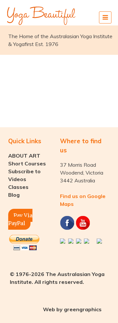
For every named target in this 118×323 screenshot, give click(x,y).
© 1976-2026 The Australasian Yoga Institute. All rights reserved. (57, 278)
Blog (14, 195)
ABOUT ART (24, 155)
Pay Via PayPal (20, 219)
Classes (18, 187)
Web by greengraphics (72, 309)
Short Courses (27, 163)
